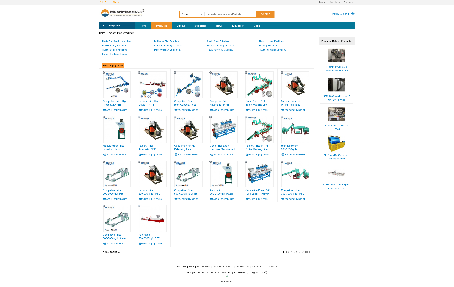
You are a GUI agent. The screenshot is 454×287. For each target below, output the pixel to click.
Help (191, 266)
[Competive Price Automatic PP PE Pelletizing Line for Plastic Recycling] (224, 97)
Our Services (203, 266)
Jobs (257, 25)
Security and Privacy (223, 266)
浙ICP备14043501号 (257, 272)
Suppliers (200, 25)
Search (265, 14)
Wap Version (227, 281)
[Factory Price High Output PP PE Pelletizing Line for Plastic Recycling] (152, 97)
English (348, 2)
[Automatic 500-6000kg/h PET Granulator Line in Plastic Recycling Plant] (152, 231)
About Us (181, 266)
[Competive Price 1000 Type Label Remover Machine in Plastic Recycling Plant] (259, 186)
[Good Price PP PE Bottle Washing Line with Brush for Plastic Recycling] (259, 97)
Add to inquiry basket (113, 65)
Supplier (335, 2)
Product (111, 33)
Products (161, 25)
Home (143, 25)
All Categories (111, 25)
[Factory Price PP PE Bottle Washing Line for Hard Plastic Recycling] (259, 142)
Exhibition (238, 25)
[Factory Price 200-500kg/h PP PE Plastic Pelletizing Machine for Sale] (152, 186)
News (219, 25)
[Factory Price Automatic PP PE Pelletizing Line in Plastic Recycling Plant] (152, 142)
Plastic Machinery (125, 33)
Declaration (257, 266)
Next (307, 252)
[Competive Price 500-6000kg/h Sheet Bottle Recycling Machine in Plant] (188, 186)
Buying (181, 25)
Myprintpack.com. (218, 272)
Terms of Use (242, 266)
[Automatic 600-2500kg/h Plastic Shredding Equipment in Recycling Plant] (224, 186)
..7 (302, 252)
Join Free (104, 2)
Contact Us (272, 266)
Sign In (116, 2)
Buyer (323, 2)
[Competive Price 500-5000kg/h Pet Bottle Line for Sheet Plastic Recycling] (117, 186)
